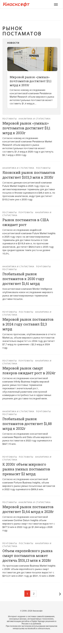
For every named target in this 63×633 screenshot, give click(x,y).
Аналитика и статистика (35, 118)
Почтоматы (26, 212)
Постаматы (9, 118)
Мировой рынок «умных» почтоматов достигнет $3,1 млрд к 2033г (31, 81)
